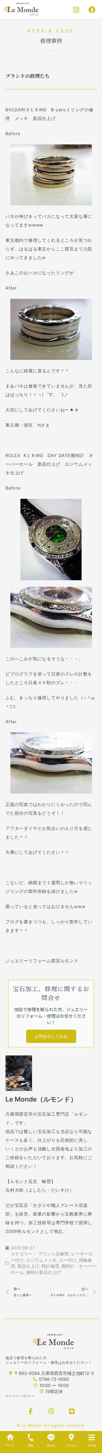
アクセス (71, 1445)
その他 (92, 1445)
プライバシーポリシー (20, 1395)
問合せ (51, 1445)
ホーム (10, 1445)
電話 (30, 1445)
